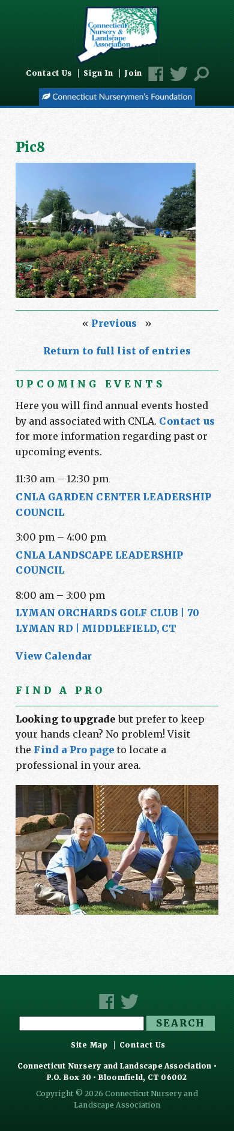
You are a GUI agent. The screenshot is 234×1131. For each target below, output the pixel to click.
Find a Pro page (74, 750)
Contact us (187, 421)
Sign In (98, 73)
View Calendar (54, 656)
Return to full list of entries (117, 351)
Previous (114, 323)
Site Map (89, 1045)
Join (133, 73)
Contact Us (49, 73)
